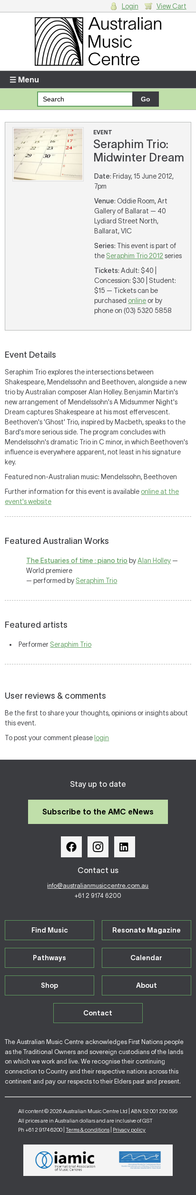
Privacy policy (129, 1130)
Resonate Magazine (146, 930)
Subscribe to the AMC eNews (98, 811)
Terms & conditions (87, 1130)
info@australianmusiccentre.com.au (97, 885)
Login (130, 6)
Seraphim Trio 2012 (134, 256)
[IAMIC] (65, 1160)
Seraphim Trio (96, 580)
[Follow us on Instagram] (98, 846)
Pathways (49, 958)
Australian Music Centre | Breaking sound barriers (98, 41)
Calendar (146, 958)
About (146, 985)
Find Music (49, 930)
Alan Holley (154, 560)
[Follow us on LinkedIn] (124, 846)
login (101, 738)
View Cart (171, 6)
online (137, 300)
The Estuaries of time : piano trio (76, 560)
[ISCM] (140, 1160)
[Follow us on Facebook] (71, 846)
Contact (97, 1013)
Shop (49, 985)
